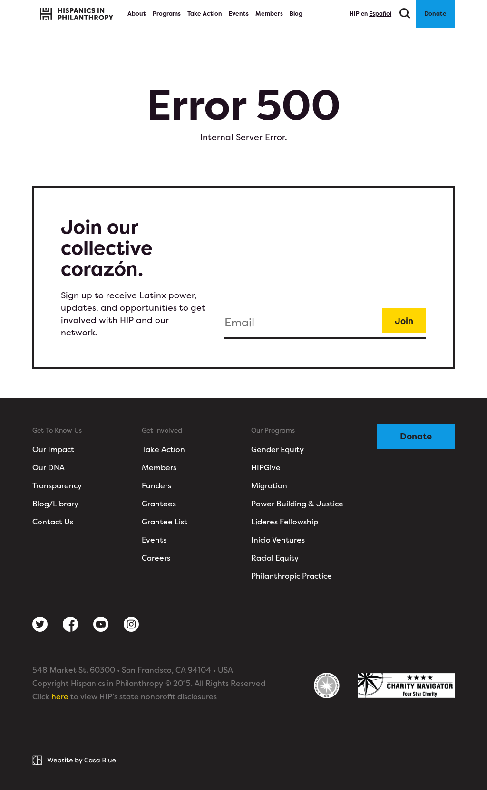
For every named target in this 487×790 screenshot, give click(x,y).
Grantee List (164, 521)
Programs (167, 14)
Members (269, 14)
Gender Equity (277, 449)
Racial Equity (275, 557)
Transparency (57, 485)
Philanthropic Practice (291, 576)
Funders (156, 485)
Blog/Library (55, 503)
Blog (296, 14)
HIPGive (266, 467)
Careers (156, 557)
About (137, 14)
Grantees (159, 503)
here (59, 696)
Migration (269, 485)
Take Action (204, 14)
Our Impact (53, 449)
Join (404, 321)
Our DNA (48, 467)
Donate (435, 14)
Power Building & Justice (297, 503)
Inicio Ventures (278, 539)
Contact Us (52, 521)
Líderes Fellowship (284, 521)
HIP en (370, 14)
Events (239, 14)
